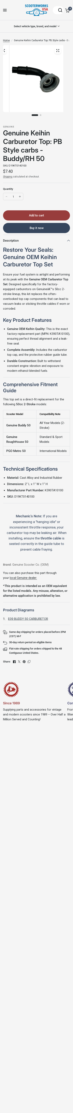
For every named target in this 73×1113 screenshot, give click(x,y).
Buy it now (37, 228)
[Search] (58, 10)
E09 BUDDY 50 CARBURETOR (28, 618)
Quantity (8, 188)
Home (6, 40)
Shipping (7, 176)
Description (11, 240)
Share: (7, 661)
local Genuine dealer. (23, 578)
